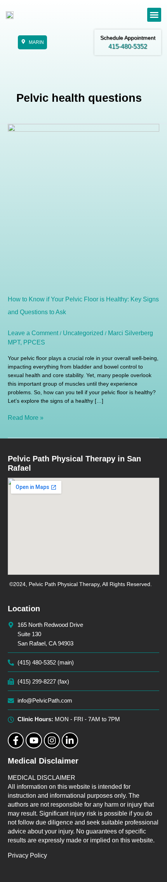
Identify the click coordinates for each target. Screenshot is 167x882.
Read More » (25, 417)
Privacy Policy (27, 855)
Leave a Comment (33, 333)
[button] (154, 15)
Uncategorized (83, 333)
